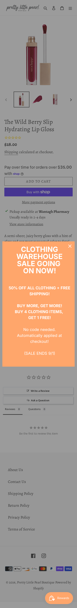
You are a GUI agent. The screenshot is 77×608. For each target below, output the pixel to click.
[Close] (70, 246)
